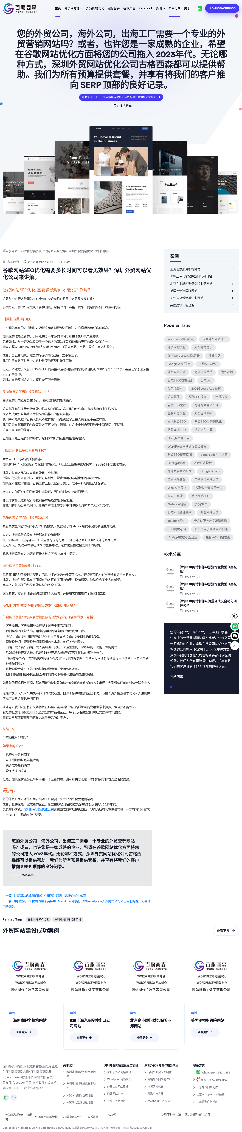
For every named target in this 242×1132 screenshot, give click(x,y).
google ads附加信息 (214, 454)
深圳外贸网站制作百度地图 (81, 1074)
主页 (58, 8)
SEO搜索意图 (177, 529)
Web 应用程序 (177, 487)
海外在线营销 (203, 372)
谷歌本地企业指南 (180, 512)
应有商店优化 (177, 413)
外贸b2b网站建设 (117, 1086)
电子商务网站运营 (206, 479)
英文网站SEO (200, 496)
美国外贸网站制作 (72, 1117)
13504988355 (235, 616)
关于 (187, 8)
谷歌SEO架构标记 (180, 380)
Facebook (146, 8)
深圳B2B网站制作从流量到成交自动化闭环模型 (208, 603)
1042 (67, 262)
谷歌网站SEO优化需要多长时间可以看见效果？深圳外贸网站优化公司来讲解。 (77, 274)
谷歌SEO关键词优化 (208, 421)
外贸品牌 (215, 355)
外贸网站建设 (73, 8)
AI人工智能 (175, 496)
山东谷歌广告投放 (207, 1101)
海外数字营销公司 (180, 471)
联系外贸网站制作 (98, 1117)
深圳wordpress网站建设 (184, 355)
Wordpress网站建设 (119, 1079)
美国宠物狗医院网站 (183, 290)
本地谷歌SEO (177, 421)
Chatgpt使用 (176, 463)
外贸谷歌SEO (203, 413)
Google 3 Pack (210, 471)
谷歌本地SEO (177, 429)
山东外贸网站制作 (207, 1087)
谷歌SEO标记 (208, 364)
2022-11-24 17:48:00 (41, 262)
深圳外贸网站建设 (214, 339)
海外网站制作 (115, 1093)
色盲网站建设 (177, 479)
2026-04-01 (192, 576)
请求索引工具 (204, 429)
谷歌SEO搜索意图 (180, 454)
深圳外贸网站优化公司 (39, 809)
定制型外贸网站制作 (159, 1072)
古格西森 (13, 262)
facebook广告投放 (159, 1101)
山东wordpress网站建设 (211, 1094)
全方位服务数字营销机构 (210, 520)
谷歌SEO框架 (197, 396)
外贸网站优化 (95, 8)
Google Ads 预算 (179, 364)
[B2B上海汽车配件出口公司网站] (91, 975)
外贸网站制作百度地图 (79, 1095)
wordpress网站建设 (181, 339)
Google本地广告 (179, 438)
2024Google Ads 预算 (206, 388)
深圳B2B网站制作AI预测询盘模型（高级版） (208, 569)
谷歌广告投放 (203, 463)
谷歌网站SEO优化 (38, 919)
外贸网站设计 (177, 372)
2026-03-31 (191, 610)
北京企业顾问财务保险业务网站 (191, 283)
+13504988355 (224, 8)
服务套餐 (114, 8)
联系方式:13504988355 (214, 1080)
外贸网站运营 (209, 512)
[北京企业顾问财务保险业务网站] (151, 975)
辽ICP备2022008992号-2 (137, 1128)
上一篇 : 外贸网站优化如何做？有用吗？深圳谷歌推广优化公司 (44, 895)
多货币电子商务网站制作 (211, 529)
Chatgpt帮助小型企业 (182, 537)
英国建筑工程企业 (182, 305)
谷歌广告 (129, 8)
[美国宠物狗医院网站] (212, 975)
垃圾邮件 (174, 396)
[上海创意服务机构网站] (30, 975)
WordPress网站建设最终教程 (187, 446)
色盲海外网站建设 (218, 537)
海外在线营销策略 (207, 405)
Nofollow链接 (177, 504)
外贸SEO (201, 504)
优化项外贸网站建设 (119, 1072)
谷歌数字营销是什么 (208, 487)
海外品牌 (227, 372)
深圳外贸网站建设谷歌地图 (81, 1086)
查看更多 (223, 930)
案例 (159, 8)
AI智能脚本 (175, 388)
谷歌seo (206, 380)
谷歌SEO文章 (177, 405)
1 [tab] (171, 688)
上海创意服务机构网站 (185, 269)
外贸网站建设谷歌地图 (79, 1102)
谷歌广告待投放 (116, 1101)
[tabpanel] (201, 654)
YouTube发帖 (176, 520)
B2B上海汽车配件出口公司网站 (191, 276)
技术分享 (174, 8)
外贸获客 (221, 396)
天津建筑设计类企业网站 (186, 298)
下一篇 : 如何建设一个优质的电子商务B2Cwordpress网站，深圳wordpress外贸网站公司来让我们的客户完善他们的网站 (76, 904)
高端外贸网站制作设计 (161, 1079)
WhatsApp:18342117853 (215, 1072)
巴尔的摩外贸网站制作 (45, 1117)
